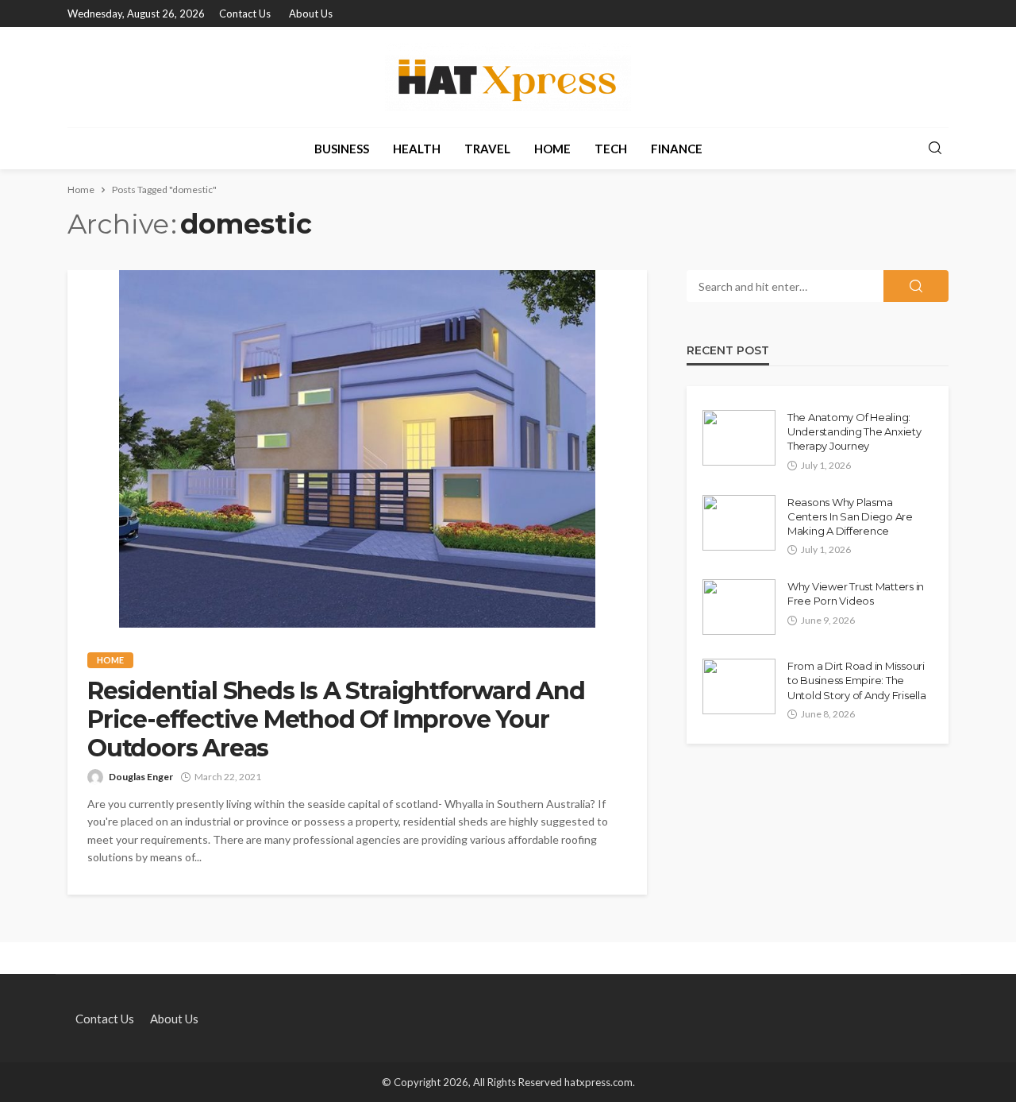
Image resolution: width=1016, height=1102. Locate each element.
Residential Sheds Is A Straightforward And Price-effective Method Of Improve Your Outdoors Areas (336, 720)
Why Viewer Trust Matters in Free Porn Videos (855, 593)
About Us (311, 13)
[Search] (935, 148)
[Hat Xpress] (508, 77)
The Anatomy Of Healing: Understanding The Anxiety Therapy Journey (854, 431)
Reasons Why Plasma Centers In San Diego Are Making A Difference (850, 516)
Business (341, 148)
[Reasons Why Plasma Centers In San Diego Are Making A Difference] (738, 523)
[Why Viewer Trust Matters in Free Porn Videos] (738, 607)
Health (417, 148)
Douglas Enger (141, 777)
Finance (676, 148)
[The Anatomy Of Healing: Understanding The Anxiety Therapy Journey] (738, 438)
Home (552, 148)
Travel (487, 148)
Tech (611, 148)
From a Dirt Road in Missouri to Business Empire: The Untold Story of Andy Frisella (856, 680)
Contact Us (245, 13)
